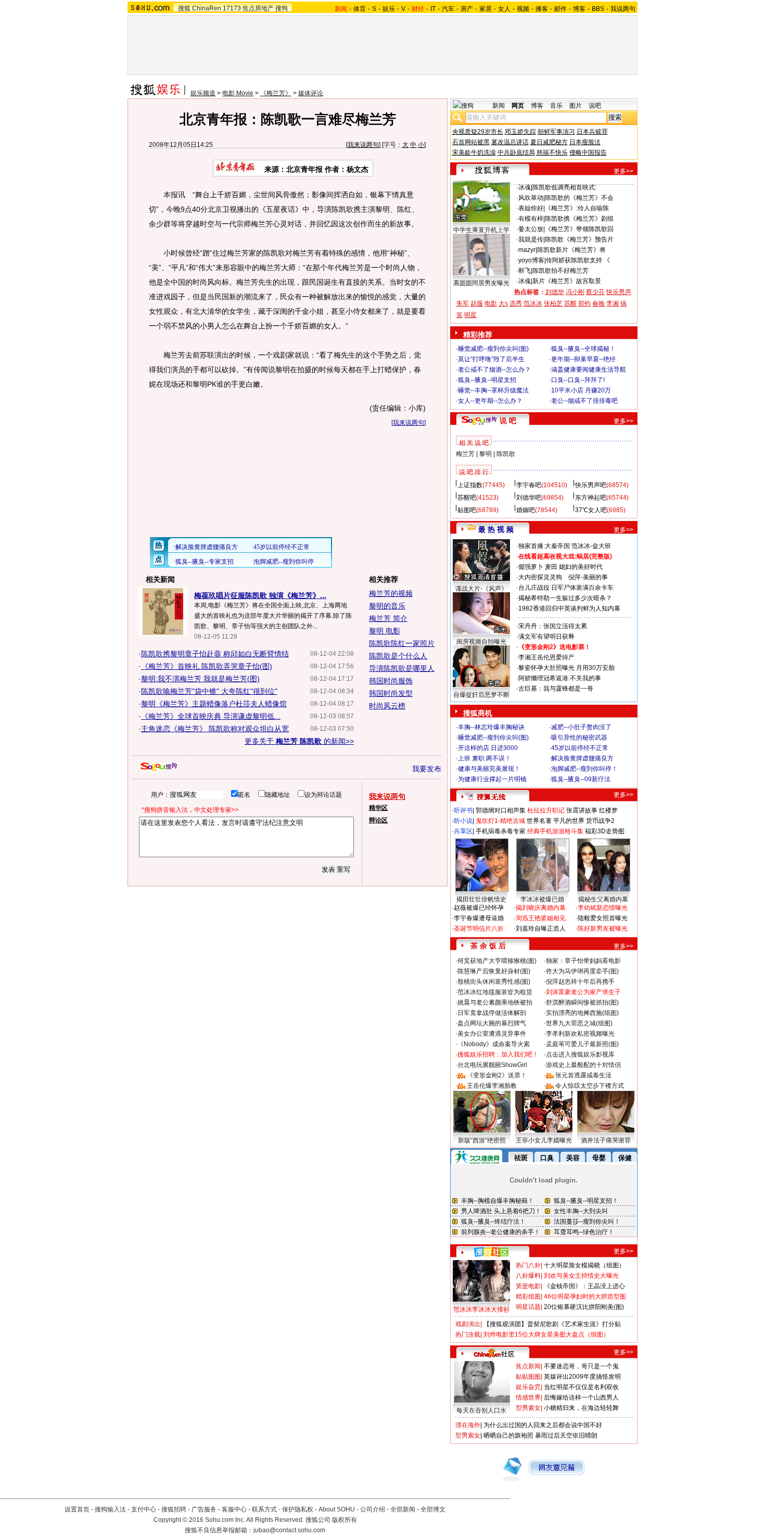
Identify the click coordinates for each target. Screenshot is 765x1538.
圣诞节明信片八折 (479, 928)
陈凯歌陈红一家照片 (402, 643)
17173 (232, 8)
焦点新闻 (528, 1366)
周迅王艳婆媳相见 (541, 918)
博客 (579, 8)
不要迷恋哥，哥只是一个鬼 (581, 1366)
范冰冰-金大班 (591, 546)
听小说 (463, 820)
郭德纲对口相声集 (501, 810)
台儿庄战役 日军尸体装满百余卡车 (566, 587)
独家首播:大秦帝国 (544, 546)
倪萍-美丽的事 (588, 577)
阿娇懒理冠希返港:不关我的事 (559, 678)
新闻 (498, 105)
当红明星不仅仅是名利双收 (581, 1387)
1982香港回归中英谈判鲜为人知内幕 (569, 608)
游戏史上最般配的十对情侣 (583, 1065)
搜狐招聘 (173, 1509)
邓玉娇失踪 (520, 131)
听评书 (463, 810)
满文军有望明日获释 (546, 636)
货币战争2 (600, 820)
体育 (359, 8)
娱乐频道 (202, 93)
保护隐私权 (297, 1509)
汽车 (448, 8)
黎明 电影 (384, 631)
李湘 (612, 303)
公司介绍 (372, 1509)
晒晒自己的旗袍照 (508, 1435)
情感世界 (528, 1397)
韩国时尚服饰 (391, 681)
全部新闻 (402, 1509)
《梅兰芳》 (275, 93)
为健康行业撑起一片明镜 (492, 779)
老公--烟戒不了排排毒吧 (584, 400)
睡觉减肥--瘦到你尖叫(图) (493, 348)
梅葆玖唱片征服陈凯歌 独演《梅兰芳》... (260, 595)
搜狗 (281, 8)
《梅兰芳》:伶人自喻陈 (577, 208)
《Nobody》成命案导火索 (493, 1044)
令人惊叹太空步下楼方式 (589, 1085)
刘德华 (554, 292)
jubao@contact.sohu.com (289, 1530)
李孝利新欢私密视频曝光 (580, 1033)
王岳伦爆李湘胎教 (492, 1085)
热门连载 (467, 1334)
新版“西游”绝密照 (482, 1140)
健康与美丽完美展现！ (489, 768)
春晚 (598, 303)
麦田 (551, 566)
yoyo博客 (531, 260)
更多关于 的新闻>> (299, 741)
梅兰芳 (465, 453)
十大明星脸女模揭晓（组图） (584, 1265)
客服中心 (234, 1509)
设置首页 (77, 1509)
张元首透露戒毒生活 (583, 1075)
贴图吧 (466, 510)
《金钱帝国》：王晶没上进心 (584, 1286)
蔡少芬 (595, 292)
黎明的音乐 (387, 606)
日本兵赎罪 (592, 131)
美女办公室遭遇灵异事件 (491, 1033)
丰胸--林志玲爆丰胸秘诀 (491, 727)
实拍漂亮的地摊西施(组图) (582, 1012)
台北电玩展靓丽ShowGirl (492, 1065)
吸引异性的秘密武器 (579, 737)
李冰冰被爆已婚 (542, 899)
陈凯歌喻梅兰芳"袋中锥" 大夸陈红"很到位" (209, 691)
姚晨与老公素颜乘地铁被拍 (494, 1002)
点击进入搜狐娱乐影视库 (580, 1054)
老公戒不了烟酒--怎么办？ (494, 369)
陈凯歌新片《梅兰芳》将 (571, 249)
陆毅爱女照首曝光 (603, 918)
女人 (504, 8)
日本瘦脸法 (585, 142)
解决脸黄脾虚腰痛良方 (582, 758)
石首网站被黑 (471, 142)
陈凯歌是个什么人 (398, 656)
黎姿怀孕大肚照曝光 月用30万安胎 (566, 667)
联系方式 (264, 1509)
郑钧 (584, 303)
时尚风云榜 (387, 706)
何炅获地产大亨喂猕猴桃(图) (497, 960)
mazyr (527, 249)
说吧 (595, 105)
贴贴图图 (528, 1376)
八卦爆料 (528, 1275)
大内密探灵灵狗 (540, 577)
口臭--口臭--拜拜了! (578, 380)
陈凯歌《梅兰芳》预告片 (579, 239)
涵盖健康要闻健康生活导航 (588, 369)
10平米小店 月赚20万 (581, 390)
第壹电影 (528, 1286)
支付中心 (143, 1509)
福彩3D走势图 (604, 831)
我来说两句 (363, 144)
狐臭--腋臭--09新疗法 (580, 779)
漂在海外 (467, 1425)
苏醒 (570, 303)
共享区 (463, 831)
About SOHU (336, 1509)
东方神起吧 (590, 497)
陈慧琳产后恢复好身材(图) (493, 971)
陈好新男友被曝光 (603, 928)
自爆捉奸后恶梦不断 (481, 694)
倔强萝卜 (530, 566)
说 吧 (508, 420)
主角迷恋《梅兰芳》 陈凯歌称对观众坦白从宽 (215, 728)
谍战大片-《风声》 (481, 588)
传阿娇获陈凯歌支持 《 (578, 260)
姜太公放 (530, 229)
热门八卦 (528, 1265)
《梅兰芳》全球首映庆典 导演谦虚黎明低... (210, 716)
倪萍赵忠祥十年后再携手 (580, 981)
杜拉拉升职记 (546, 810)
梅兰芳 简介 (388, 618)
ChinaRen (206, 8)
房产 (467, 8)
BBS (598, 8)
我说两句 (622, 8)
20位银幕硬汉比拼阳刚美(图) (584, 1307)
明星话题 (528, 1307)
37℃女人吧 (591, 510)
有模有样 (530, 218)
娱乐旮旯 (528, 1387)
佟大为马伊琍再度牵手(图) (582, 971)
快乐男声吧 (590, 485)
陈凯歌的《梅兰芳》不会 (579, 197)
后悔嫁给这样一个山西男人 (581, 1397)
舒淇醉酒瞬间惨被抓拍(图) (582, 1002)
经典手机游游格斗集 (555, 831)
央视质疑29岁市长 (477, 131)
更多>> (623, 171)
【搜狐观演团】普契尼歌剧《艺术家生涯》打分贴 (552, 1324)
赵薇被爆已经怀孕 (479, 907)
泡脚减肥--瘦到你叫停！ (584, 768)
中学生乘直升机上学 (481, 230)
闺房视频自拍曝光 (481, 641)
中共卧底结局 (516, 152)
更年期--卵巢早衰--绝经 (583, 359)
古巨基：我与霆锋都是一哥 (555, 688)
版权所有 (344, 1519)
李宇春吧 (528, 485)
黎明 (485, 453)
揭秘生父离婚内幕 (603, 899)
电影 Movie (237, 93)
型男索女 (528, 1408)
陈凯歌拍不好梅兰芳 (560, 270)
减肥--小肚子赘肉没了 (581, 727)
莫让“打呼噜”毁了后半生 (491, 359)
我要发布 (426, 769)
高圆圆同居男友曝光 (481, 283)
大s (503, 303)
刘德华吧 (528, 497)
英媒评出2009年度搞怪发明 (582, 1376)
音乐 (556, 105)
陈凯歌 (505, 453)
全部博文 (432, 1509)
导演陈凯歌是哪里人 (402, 668)
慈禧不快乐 (552, 152)
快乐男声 (618, 292)
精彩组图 (528, 1296)
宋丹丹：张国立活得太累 (552, 626)
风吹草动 (530, 197)
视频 (523, 8)
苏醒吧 (466, 497)
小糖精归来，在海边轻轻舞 (581, 1408)
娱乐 (388, 8)
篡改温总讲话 (510, 142)
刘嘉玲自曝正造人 (541, 928)
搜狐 (184, 8)
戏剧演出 (467, 1324)
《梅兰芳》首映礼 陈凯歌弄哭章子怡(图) (206, 666)
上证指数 (469, 485)
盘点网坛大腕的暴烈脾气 (491, 1023)
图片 (575, 105)
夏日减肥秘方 (549, 142)
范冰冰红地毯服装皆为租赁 (494, 992)
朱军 (462, 303)
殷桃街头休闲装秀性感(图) (493, 981)
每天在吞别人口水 (481, 1410)
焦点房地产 (258, 8)
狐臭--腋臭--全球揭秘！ (583, 348)
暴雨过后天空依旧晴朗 (566, 1435)
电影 (490, 303)
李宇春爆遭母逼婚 (479, 918)
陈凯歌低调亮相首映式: (564, 187)
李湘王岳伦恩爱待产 (546, 657)
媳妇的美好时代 (581, 566)
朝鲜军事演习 (556, 131)
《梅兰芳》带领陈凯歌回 (579, 229)
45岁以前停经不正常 (579, 748)
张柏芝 (553, 303)
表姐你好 (530, 208)
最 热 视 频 (496, 529)
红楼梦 (608, 810)
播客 (542, 8)
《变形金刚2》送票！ (497, 1075)
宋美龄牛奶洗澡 (474, 152)
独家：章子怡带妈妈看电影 (583, 960)
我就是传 (530, 239)
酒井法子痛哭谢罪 (606, 1140)
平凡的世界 (568, 820)
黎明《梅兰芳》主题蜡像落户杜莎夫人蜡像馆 (214, 704)
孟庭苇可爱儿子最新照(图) (582, 1044)
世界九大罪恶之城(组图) (579, 1023)
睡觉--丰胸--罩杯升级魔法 (493, 390)
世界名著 (539, 820)
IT (433, 8)
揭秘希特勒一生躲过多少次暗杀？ (565, 598)
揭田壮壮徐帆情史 (481, 899)
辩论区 (378, 820)
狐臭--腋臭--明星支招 (487, 380)
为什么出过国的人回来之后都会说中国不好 (542, 1425)
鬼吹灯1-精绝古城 (500, 820)
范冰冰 (533, 303)
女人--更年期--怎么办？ (490, 400)
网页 (518, 105)
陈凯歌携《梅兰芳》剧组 (579, 218)
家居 (485, 8)
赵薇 (476, 303)
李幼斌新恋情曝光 (603, 907)
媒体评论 (310, 93)
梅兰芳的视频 (391, 593)
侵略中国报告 (588, 152)
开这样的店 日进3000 (488, 748)
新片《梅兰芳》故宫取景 (566, 281)
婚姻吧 (525, 510)
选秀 (515, 303)
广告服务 (204, 1509)
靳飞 (524, 270)
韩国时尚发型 (391, 693)
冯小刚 (575, 292)
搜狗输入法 (110, 1509)
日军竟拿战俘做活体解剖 (491, 1012)
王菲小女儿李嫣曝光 (544, 1140)
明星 (470, 315)
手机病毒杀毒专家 (501, 831)
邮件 (560, 8)
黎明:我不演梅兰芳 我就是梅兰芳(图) (200, 679)
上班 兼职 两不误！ (484, 758)
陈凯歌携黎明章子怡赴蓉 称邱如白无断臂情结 (215, 654)
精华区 (378, 807)
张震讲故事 (581, 810)
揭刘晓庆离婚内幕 (541, 907)
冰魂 (524, 187)
